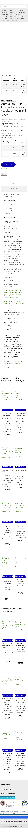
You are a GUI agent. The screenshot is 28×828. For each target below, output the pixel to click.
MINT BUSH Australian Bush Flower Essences (20, 755)
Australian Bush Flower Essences (14, 135)
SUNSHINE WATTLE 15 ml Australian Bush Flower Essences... (7, 645)
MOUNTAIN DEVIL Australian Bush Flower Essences (20, 526)
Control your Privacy (7, 797)
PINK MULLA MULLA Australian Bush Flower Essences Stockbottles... (7, 528)
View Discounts (7, 410)
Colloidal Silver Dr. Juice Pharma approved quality (20, 581)
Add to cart (8, 164)
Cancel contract (14, 817)
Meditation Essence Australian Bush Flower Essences (20, 472)
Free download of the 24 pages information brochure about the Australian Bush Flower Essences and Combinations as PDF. (13, 294)
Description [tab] (14, 183)
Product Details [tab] (14, 189)
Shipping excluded (14, 119)
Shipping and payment (21, 821)
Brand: (3, 135)
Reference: (4, 133)
